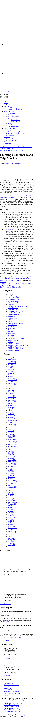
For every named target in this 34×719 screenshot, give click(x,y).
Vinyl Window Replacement (16, 338)
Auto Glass (7, 106)
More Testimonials (5, 604)
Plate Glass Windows (14, 116)
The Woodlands (12, 140)
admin (19, 163)
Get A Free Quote (5, 91)
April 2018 (11, 475)
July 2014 (10, 536)
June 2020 (11, 431)
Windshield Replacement (15, 109)
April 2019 (11, 454)
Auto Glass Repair (13, 296)
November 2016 (12, 504)
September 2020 (12, 426)
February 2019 (12, 458)
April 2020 (11, 434)
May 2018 (11, 473)
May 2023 (11, 371)
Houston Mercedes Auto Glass (13, 710)
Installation (11, 320)
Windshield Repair (13, 108)
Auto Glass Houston (10, 683)
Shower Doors (15, 120)
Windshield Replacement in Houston (11, 280)
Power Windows (12, 325)
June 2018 (11, 471)
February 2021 (12, 417)
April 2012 (11, 543)
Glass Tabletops (12, 318)
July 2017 (10, 490)
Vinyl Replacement (13, 126)
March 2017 (11, 497)
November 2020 (12, 422)
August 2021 (11, 407)
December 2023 (12, 359)
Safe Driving (19, 277)
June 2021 (11, 410)
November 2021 (12, 402)
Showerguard (12, 330)
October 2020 (12, 424)
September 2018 (12, 466)
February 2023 (12, 376)
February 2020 (12, 437)
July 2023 (10, 368)
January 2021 (12, 419)
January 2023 (12, 378)
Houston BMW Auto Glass (12, 708)
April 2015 (11, 521)
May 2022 (11, 392)
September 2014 (12, 533)
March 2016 (11, 517)
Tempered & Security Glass (16, 133)
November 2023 (12, 361)
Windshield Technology (15, 347)
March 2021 (11, 415)
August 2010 (11, 546)
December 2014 (12, 528)
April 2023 (11, 373)
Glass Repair (11, 316)
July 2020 (10, 429)
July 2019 (10, 449)
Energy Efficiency (13, 309)
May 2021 (11, 412)
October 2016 (12, 506)
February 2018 (12, 478)
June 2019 (11, 451)
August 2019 (11, 448)
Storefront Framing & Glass (16, 132)
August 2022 (11, 386)
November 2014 (12, 529)
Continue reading (6, 622)
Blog (9, 104)
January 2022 (12, 398)
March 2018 (11, 477)
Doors (9, 130)
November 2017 (12, 483)
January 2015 (12, 526)
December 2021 (12, 400)
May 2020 (11, 432)
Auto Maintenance (13, 299)
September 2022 (12, 385)
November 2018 (12, 463)
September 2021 (12, 405)
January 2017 (12, 500)
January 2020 (12, 439)
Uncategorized (12, 337)
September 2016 (12, 507)
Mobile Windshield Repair (15, 323)
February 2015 (12, 524)
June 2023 (11, 369)
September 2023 (12, 364)
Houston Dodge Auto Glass (12, 711)
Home (5, 101)
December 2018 (12, 461)
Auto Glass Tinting (13, 297)
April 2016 (11, 516)
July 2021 (10, 409)
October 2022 (12, 383)
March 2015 (11, 523)
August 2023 (11, 366)
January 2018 (12, 480)
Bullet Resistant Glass (14, 303)
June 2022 (11, 390)
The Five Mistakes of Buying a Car (11, 150)
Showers (10, 118)
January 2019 (12, 460)
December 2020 (12, 420)
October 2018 (12, 465)
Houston (10, 138)
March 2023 (11, 375)
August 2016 (11, 509)
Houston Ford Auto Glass (11, 705)
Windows (10, 342)
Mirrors (10, 115)
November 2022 (12, 381)
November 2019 (12, 443)
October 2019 (12, 444)
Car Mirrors (11, 304)
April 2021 (11, 414)
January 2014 (12, 540)
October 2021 (12, 403)
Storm (9, 123)
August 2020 (11, 427)
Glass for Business (13, 314)
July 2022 (10, 388)
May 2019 (11, 453)
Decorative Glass (13, 308)
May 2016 (11, 514)
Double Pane (11, 113)
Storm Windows (12, 333)
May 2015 (11, 519)
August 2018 (11, 468)
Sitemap (21, 716)
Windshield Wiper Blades (15, 348)
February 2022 (12, 397)
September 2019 (12, 446)
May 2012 (11, 541)
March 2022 (11, 395)
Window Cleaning (13, 340)
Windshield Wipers (13, 350)
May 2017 (11, 494)
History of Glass (9, 135)
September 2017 (12, 487)
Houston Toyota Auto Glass (12, 706)
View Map (7, 658)
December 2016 (12, 502)
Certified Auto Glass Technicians (17, 306)
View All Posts (4, 641)
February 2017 (12, 499)
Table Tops (11, 125)
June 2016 (11, 512)
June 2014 (11, 538)
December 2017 (12, 482)
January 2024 (12, 358)
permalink (3, 282)
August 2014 (11, 534)
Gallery (6, 142)
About (6, 103)
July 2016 (10, 511)
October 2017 (12, 485)
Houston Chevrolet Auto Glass (13, 703)
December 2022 (12, 380)
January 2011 (11, 545)
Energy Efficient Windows (15, 311)
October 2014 (12, 531)
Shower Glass (15, 121)
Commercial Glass (9, 128)
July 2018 (10, 470)
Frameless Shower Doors (15, 313)
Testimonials (7, 143)
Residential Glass (9, 111)
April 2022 (11, 393)
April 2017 (11, 495)
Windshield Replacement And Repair (19, 345)
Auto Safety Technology (15, 301)
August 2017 (11, 489)
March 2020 (11, 436)
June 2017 (11, 492)
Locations (7, 137)
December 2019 (12, 441)
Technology (11, 335)
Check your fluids (9, 229)
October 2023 (12, 363)
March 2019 (11, 456)
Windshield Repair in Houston (20, 278)
